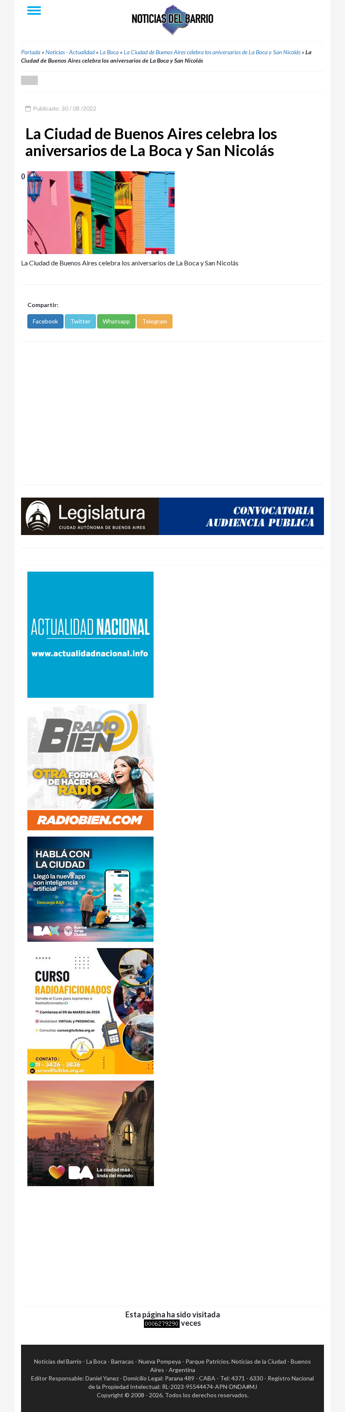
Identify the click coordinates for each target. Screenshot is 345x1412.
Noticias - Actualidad (70, 52)
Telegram (154, 321)
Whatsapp (116, 321)
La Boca (109, 52)
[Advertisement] (172, 413)
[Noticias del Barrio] (172, 19)
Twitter (80, 321)
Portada (30, 52)
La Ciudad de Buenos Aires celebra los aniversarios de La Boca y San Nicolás (212, 52)
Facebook (45, 321)
